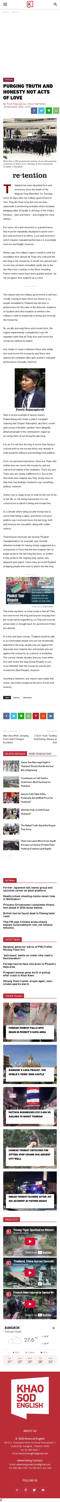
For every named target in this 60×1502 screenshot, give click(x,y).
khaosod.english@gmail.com (33, 1453)
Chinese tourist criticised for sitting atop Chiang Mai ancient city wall (29, 1154)
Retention (27, 697)
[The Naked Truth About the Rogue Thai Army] (11, 829)
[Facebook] (17, 1490)
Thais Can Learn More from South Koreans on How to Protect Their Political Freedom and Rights (38, 845)
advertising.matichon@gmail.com (33, 1464)
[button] (55, 4)
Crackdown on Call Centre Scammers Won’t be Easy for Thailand (36, 782)
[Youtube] (43, 1490)
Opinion (15, 12)
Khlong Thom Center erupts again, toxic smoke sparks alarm (27, 983)
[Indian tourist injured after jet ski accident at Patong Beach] (30, 1191)
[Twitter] (34, 1490)
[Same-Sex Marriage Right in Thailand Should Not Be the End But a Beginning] (11, 766)
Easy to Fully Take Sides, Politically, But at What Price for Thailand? (37, 798)
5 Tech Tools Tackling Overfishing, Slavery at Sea (45, 739)
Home (6, 12)
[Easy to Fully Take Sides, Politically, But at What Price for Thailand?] (11, 797)
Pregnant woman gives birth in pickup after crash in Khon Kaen (26, 974)
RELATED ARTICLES (15, 754)
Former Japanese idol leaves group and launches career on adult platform (27, 889)
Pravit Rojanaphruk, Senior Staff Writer (26, 104)
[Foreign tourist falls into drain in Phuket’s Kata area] (30, 1022)
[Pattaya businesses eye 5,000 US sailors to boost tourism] (30, 1106)
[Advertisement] (30, 46)
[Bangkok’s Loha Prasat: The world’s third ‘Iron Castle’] (30, 1064)
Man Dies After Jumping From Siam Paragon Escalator (15, 739)
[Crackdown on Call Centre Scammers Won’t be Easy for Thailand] (11, 781)
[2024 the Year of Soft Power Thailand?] (11, 813)
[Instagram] (26, 1490)
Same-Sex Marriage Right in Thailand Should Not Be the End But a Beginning (37, 766)
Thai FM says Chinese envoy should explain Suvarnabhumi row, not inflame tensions (27, 925)
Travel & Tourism (13, 996)
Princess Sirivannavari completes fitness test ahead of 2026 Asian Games (28, 906)
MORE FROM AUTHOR (40, 754)
